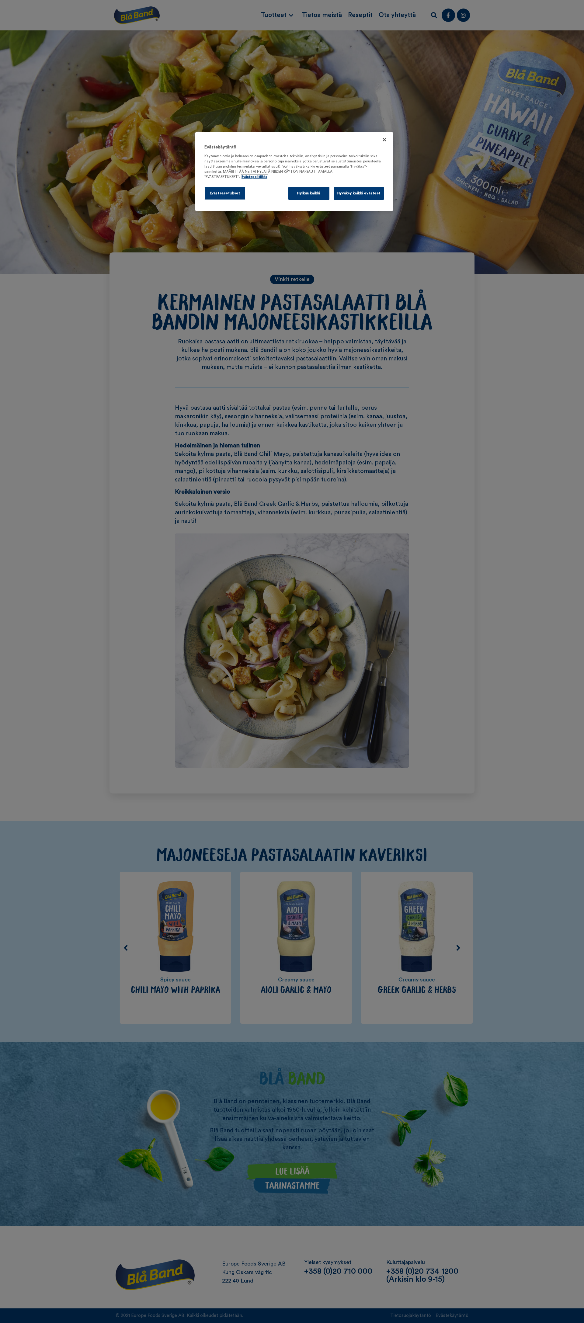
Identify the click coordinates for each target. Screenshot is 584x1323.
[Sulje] (384, 139)
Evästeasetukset (225, 193)
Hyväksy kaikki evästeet (359, 193)
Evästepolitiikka (254, 177)
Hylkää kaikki (308, 193)
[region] (294, 171)
